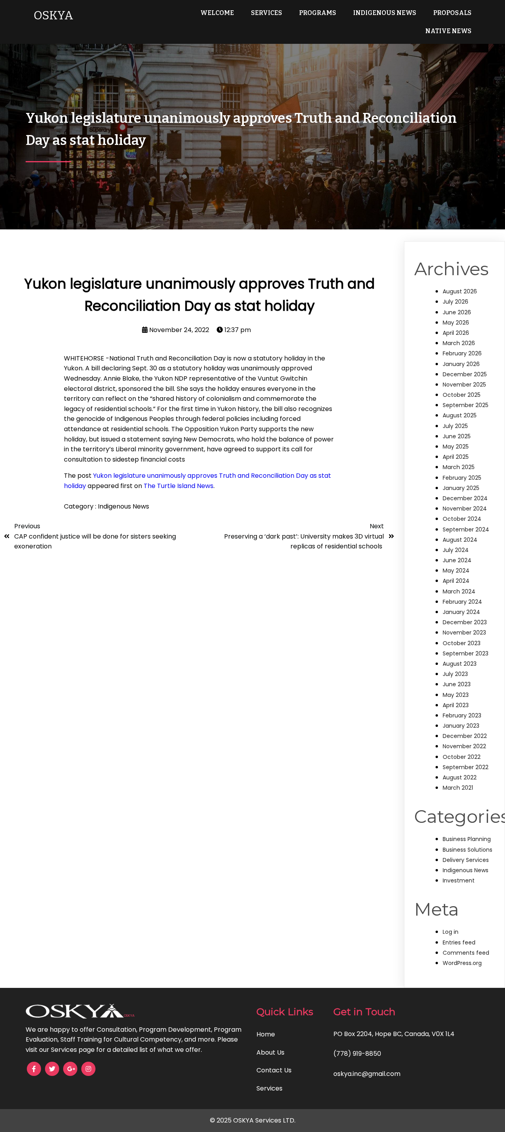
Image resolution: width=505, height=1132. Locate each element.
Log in (450, 932)
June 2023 (457, 684)
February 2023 (462, 715)
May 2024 (456, 570)
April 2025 (456, 457)
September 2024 (466, 529)
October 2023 (462, 643)
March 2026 (459, 343)
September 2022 (465, 767)
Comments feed (466, 953)
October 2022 (462, 757)
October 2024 (462, 519)
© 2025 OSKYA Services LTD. (253, 1120)
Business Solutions (467, 850)
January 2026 (461, 364)
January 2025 (461, 488)
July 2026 (455, 302)
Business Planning (467, 839)
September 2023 (465, 653)
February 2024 (462, 602)
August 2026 (460, 291)
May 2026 (456, 323)
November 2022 (464, 746)
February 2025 (462, 478)
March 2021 (458, 788)
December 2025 (465, 374)
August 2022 (460, 777)
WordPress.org (462, 963)
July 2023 (455, 674)
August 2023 (460, 664)
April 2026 (456, 333)
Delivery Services (466, 860)
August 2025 (460, 415)
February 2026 (462, 353)
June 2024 (457, 560)
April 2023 (456, 705)
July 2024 (456, 550)
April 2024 (456, 581)
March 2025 (459, 467)
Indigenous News (123, 506)
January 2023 (461, 726)
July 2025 (455, 426)
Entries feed (459, 942)
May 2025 (456, 447)
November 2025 (464, 385)
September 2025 (465, 405)
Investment (459, 880)
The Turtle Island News (178, 485)
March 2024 (459, 591)
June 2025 (457, 436)
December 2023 (465, 622)
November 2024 (465, 508)
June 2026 (457, 312)
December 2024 (465, 498)
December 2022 (465, 736)
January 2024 (461, 612)
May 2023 (456, 695)
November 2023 (464, 632)
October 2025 (462, 395)
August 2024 (460, 540)
